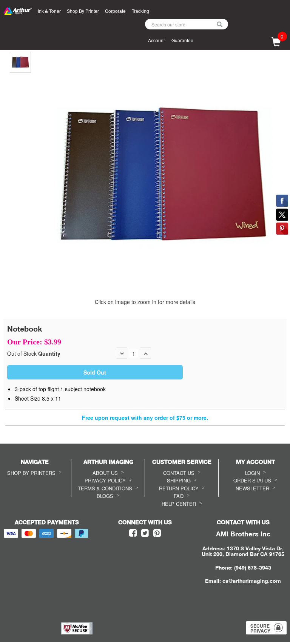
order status (252, 480)
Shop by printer (83, 11)
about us (105, 472)
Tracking (140, 11)
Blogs (105, 495)
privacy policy (105, 480)
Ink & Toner (49, 11)
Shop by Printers (31, 472)
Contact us (178, 472)
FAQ (179, 495)
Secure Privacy (260, 628)
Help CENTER (179, 503)
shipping (179, 480)
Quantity (49, 353)
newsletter (252, 488)
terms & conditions (105, 488)
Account (156, 40)
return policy (179, 488)
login (252, 472)
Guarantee (182, 40)
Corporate (115, 11)
